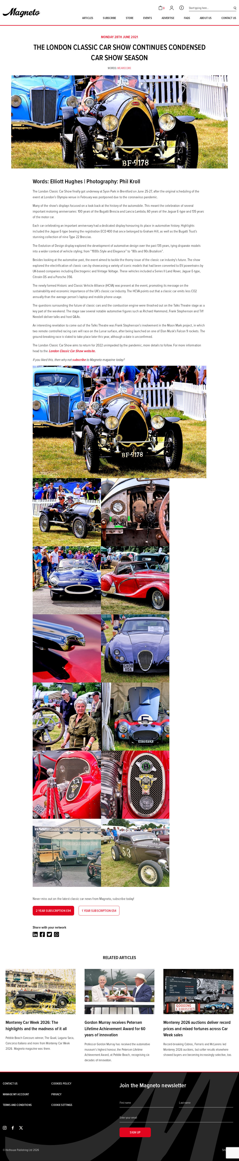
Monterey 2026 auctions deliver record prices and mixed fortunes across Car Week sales (197, 1028)
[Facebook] (42, 934)
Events (147, 18)
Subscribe (109, 18)
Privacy (56, 1094)
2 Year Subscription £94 (53, 910)
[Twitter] (49, 934)
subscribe (79, 359)
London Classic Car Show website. (72, 350)
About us (206, 18)
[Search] (235, 8)
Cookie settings (61, 1104)
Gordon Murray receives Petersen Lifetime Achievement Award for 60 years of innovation (115, 1028)
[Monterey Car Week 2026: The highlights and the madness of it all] (41, 991)
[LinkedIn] (35, 934)
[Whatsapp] (56, 934)
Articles (87, 18)
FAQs (187, 18)
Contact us (228, 18)
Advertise (168, 18)
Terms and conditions (17, 1105)
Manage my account (16, 1094)
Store (130, 18)
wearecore (124, 68)
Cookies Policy (61, 1083)
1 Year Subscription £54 (99, 910)
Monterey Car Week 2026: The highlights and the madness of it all (36, 1025)
